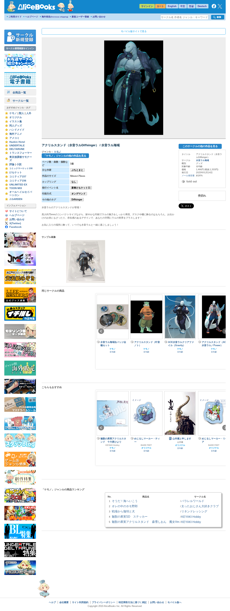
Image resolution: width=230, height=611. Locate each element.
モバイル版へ (174, 602)
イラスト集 (15, 121)
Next (225, 331)
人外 (28, 113)
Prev (101, 331)
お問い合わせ (99, 16)
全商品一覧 (18, 92)
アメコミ (14, 138)
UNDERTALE (17, 145)
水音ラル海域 (202, 160)
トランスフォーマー (20, 153)
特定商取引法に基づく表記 (133, 602)
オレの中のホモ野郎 (125, 506)
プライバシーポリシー (103, 602)
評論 (11, 164)
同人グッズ (15, 125)
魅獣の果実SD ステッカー (130, 516)
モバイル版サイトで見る (134, 31)
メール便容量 (188, 175)
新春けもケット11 (81, 187)
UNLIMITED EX (18, 184)
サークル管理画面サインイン (20, 48)
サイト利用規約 (80, 602)
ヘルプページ (31, 16)
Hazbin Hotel (17, 142)
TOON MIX (15, 188)
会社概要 (64, 602)
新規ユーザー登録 (80, 16)
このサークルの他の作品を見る (200, 146)
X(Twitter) (15, 223)
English (172, 6)
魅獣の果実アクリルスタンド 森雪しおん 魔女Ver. (146, 521)
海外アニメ (15, 134)
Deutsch (202, 6)
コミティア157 (17, 176)
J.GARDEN (15, 199)
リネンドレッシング (194, 511)
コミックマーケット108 (21, 168)
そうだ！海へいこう (125, 501)
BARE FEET (146, 445)
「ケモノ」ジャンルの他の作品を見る (64, 155)
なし (74, 181)
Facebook (15, 227)
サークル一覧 (19, 100)
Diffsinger (77, 199)
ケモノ (13, 113)
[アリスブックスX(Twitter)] (220, 7)
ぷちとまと (77, 170)
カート (160, 6)
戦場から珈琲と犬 (123, 511)
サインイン (147, 6)
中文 (182, 6)
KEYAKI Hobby (112, 445)
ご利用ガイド (15, 16)
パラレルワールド (192, 501)
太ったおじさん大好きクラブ (200, 506)
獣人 (21, 113)
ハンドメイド (16, 129)
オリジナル (15, 117)
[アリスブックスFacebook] (214, 7)
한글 (191, 6)
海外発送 (55, 16)
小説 (19, 164)
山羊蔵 (180, 442)
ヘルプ (52, 602)
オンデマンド (79, 193)
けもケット (15, 172)
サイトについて (18, 211)
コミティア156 (17, 180)
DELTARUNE (16, 149)
